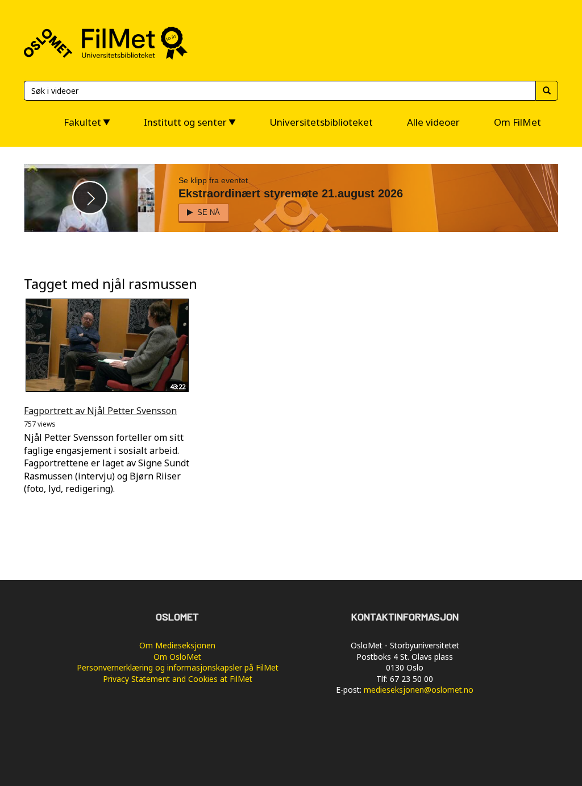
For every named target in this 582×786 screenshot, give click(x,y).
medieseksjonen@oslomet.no (418, 689)
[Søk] (546, 91)
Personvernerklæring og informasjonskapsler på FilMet (177, 667)
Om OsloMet (177, 656)
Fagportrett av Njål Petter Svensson (100, 410)
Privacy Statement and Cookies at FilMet (177, 678)
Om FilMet (517, 122)
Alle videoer (433, 122)
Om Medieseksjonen (177, 645)
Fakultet (82, 122)
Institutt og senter (185, 122)
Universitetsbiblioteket (321, 122)
